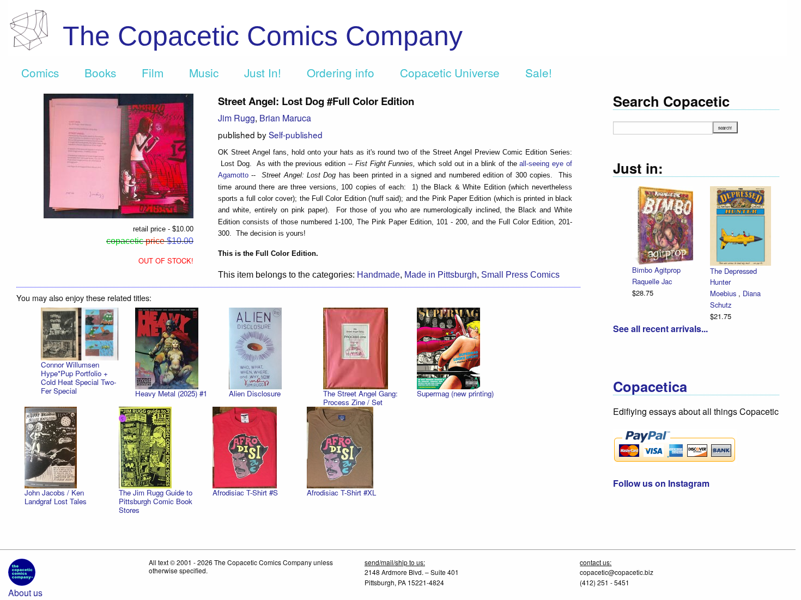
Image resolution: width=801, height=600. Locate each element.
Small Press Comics (520, 274)
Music (204, 72)
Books (100, 72)
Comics (40, 72)
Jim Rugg (236, 118)
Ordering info (340, 72)
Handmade (378, 274)
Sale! (538, 72)
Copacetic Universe (450, 72)
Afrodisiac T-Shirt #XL (341, 492)
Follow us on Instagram (661, 483)
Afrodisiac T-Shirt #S (245, 492)
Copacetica (650, 386)
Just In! (262, 72)
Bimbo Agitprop (656, 270)
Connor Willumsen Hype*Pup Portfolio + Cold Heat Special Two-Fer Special (78, 377)
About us (25, 592)
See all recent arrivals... (660, 328)
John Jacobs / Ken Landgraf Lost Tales (56, 496)
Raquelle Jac (652, 281)
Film (152, 72)
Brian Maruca (285, 118)
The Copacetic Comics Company (263, 36)
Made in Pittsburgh (440, 274)
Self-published (296, 134)
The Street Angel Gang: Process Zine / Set (360, 397)
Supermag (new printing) (455, 393)
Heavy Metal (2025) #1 (171, 393)
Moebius (724, 293)
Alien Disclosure (255, 393)
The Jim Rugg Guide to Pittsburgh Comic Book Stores (155, 501)
